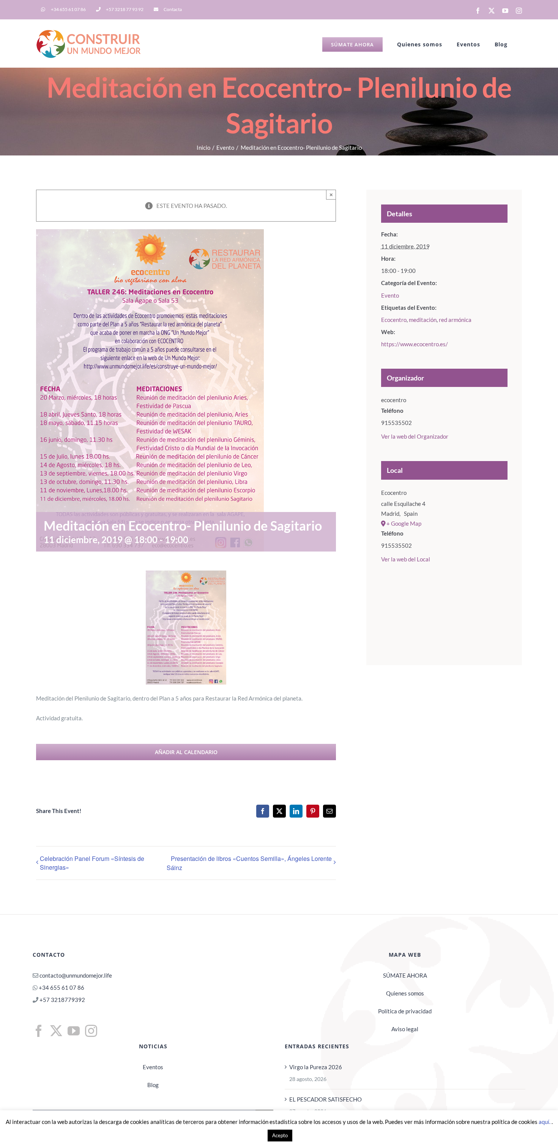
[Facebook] (39, 1031)
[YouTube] (74, 1031)
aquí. (545, 1121)
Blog (153, 1084)
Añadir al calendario (186, 752)
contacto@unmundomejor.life (75, 975)
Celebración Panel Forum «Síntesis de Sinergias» (92, 863)
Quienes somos (405, 993)
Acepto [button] (280, 1135)
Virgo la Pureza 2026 (315, 1067)
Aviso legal (404, 1029)
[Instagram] (91, 1031)
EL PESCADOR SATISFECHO (325, 1099)
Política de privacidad (405, 1011)
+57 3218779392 (61, 999)
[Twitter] (56, 1031)
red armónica (455, 319)
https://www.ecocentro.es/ (414, 344)
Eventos (153, 1067)
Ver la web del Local (405, 559)
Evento (390, 295)
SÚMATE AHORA (405, 975)
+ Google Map (403, 523)
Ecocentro (394, 319)
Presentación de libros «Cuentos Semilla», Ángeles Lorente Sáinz (249, 863)
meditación (423, 319)
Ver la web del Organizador (414, 436)
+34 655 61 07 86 (61, 987)
